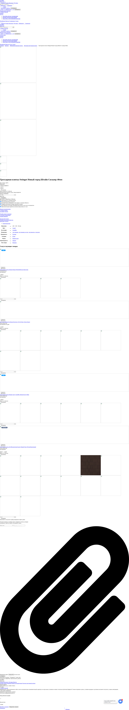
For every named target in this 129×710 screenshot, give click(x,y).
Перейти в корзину (4, 706)
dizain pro (2, 1)
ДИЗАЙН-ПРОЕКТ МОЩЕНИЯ (10, 16)
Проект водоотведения (17, 683)
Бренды (7, 21)
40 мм (13, 236)
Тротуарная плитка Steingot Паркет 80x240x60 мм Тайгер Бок (14, 269)
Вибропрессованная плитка (16, 45)
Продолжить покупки (14, 706)
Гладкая (14, 234)
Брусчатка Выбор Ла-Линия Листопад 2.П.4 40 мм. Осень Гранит (15, 322)
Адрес (4, 6)
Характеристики (6, 223)
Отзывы (7, 3)
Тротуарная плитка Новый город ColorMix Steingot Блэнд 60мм (14, 394)
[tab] (66, 223)
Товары (1, 13)
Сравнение (9, 5)
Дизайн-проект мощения (5, 683)
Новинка (14, 242)
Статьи (16, 21)
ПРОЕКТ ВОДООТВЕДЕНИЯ (10, 17)
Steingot (14, 240)
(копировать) (13, 8)
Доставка (16, 3)
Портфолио (2, 21)
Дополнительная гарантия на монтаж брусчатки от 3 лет (15, 206)
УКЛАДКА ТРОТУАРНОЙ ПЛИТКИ (11, 18)
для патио (37, 232)
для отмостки (32, 232)
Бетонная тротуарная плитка (30, 45)
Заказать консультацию (5, 10)
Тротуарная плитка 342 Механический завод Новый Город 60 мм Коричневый (18, 447)
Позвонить (2, 708)
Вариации (2, 184)
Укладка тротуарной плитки (28, 683)
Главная (3, 3)
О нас (10, 44)
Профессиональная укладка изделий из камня (17, 205)
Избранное (3, 5)
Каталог (7, 45)
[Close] (0, 698)
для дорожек (15, 232)
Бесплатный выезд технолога (14, 202)
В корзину (3, 197)
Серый (14, 228)
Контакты (11, 3)
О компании (12, 21)
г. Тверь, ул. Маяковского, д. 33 (7, 9)
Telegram (67, 709)
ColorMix (14, 230)
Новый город (15, 238)
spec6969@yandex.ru (5, 8)
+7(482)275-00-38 (4, 12)
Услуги (1, 14)
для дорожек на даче (23, 232)
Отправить (3, 676)
